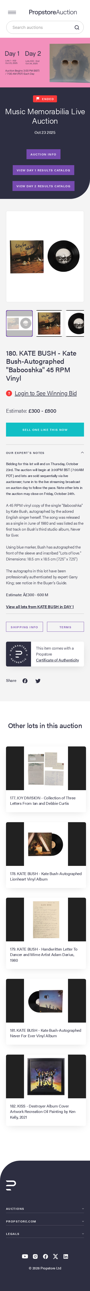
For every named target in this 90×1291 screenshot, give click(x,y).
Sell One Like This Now (45, 429)
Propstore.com (21, 1221)
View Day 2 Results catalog (43, 186)
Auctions (15, 1208)
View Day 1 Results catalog (43, 170)
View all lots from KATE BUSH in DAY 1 (40, 606)
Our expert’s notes (25, 452)
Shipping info (24, 627)
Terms (66, 627)
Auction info (43, 154)
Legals (13, 1233)
